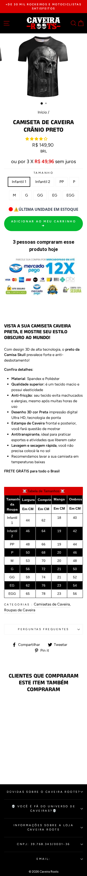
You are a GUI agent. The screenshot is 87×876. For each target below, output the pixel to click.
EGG (70, 195)
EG (54, 195)
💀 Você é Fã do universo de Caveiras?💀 (44, 808)
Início (42, 112)
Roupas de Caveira (19, 610)
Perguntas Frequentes (43, 629)
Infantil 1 (19, 181)
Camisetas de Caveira (52, 604)
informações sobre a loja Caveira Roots (44, 827)
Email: (43, 859)
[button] (36, 138)
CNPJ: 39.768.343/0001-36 (43, 844)
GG (40, 195)
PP (61, 181)
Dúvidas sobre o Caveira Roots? (43, 791)
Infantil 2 (42, 181)
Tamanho (43, 172)
